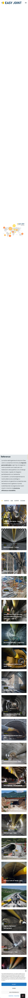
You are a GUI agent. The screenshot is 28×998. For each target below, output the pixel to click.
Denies (14, 988)
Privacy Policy (16, 995)
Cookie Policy (11, 995)
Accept (14, 984)
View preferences (14, 992)
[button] (26, 971)
